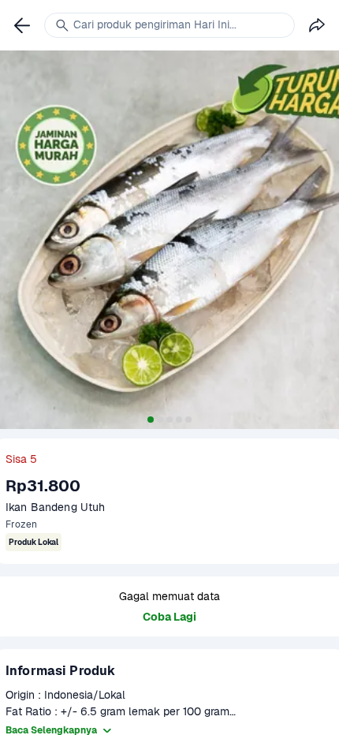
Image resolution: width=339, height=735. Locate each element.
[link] (22, 25)
